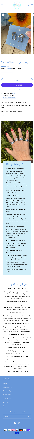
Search (5, 383)
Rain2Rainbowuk (15, 436)
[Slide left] (13, 57)
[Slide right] (20, 57)
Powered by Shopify (21, 436)
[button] (2, 5)
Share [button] (4, 115)
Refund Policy (7, 391)
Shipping (9, 68)
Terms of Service (7, 398)
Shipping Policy (7, 387)
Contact (5, 402)
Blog (4, 406)
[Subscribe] (29, 416)
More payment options (17, 89)
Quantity (3, 71)
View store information (9, 97)
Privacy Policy (7, 394)
